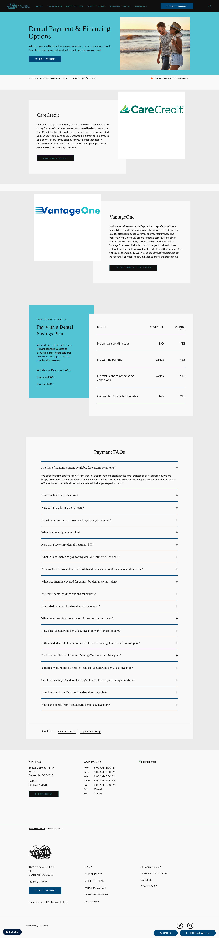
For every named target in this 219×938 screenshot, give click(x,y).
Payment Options (120, 6)
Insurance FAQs (45, 377)
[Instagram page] (190, 926)
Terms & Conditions (155, 873)
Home (39, 6)
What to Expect (96, 6)
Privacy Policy (151, 866)
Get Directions (43, 794)
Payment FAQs (45, 383)
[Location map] (164, 787)
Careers (146, 879)
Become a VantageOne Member (133, 267)
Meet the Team (74, 6)
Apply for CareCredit (55, 158)
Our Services (54, 6)
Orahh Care (149, 886)
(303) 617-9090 (89, 78)
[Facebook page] (180, 926)
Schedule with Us (177, 6)
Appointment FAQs (90, 731)
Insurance (141, 6)
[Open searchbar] (209, 6)
